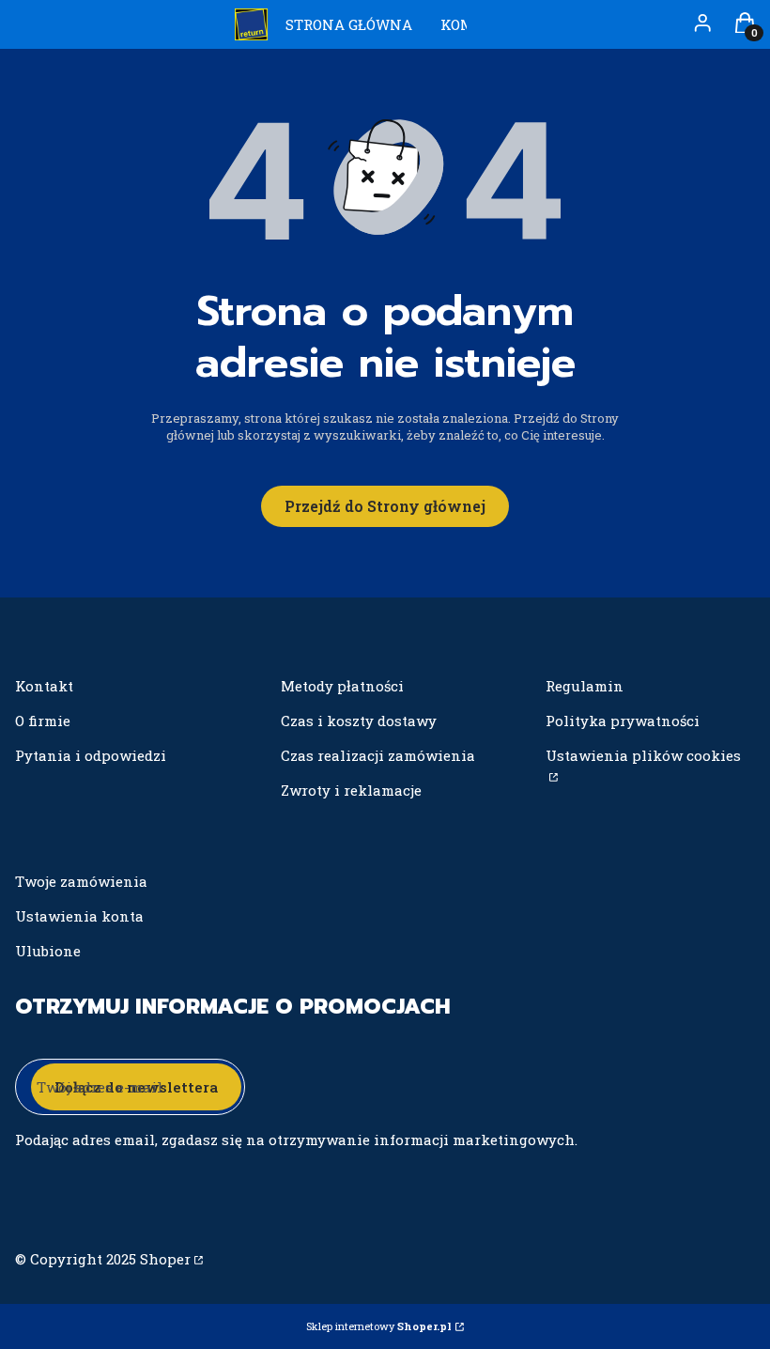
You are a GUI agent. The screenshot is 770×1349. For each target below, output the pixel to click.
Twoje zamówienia (81, 881)
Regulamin (585, 685)
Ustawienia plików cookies (643, 755)
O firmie (42, 720)
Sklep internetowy (379, 1326)
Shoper (165, 1258)
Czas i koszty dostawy (359, 720)
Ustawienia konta (79, 916)
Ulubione (48, 950)
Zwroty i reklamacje (351, 790)
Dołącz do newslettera (136, 1087)
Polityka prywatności (623, 720)
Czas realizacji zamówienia (378, 755)
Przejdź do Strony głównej (385, 506)
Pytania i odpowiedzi (90, 755)
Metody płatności (342, 685)
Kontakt (44, 685)
